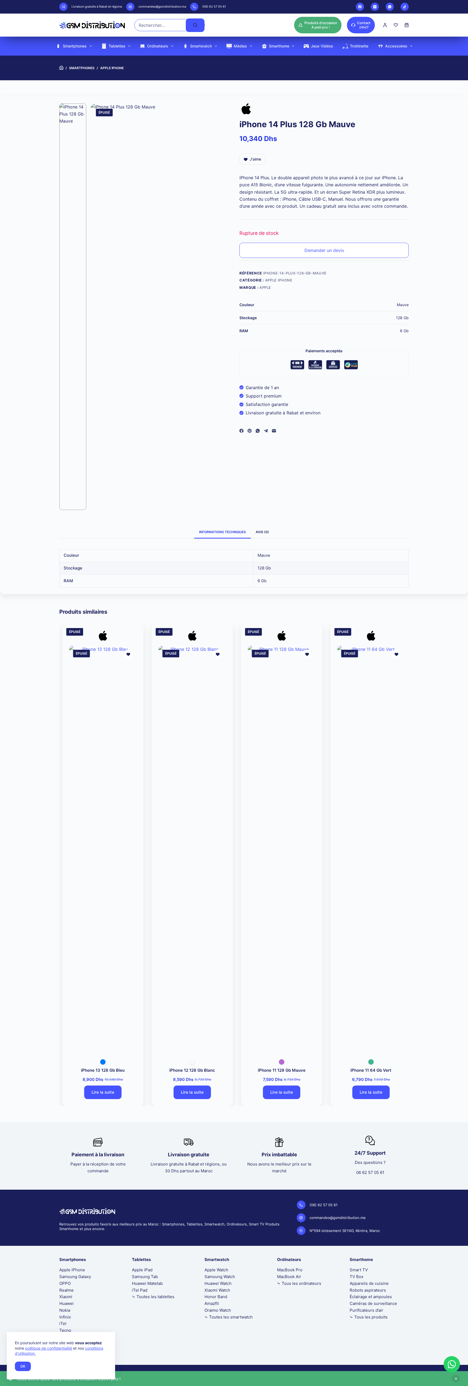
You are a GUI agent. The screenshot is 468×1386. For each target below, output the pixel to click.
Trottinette (359, 46)
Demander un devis (324, 250)
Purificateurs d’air (366, 1310)
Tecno (65, 1330)
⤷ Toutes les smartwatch (228, 1317)
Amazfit (211, 1303)
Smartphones (75, 46)
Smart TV (359, 1269)
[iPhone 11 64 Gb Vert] (368, 849)
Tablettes (117, 46)
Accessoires (396, 46)
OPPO (65, 1283)
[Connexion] (385, 25)
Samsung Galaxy (75, 1276)
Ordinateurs (157, 46)
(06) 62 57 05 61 (214, 6)
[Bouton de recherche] (195, 25)
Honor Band (215, 1296)
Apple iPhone (278, 280)
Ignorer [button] (456, 1379)
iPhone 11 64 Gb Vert (368, 1070)
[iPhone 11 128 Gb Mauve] (279, 849)
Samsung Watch (219, 1276)
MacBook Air (289, 1276)
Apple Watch (216, 1269)
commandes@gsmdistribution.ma (162, 6)
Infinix (65, 1317)
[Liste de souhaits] (396, 25)
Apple (265, 287)
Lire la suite (100, 1092)
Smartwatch (201, 46)
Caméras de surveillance (373, 1303)
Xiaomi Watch (217, 1290)
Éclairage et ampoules (371, 1296)
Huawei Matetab (147, 1283)
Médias (240, 46)
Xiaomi (65, 1296)
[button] (452, 1364)
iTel (62, 1323)
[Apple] (246, 110)
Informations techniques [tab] (222, 532)
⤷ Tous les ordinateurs (299, 1283)
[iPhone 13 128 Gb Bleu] (100, 849)
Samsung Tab (145, 1276)
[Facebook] (360, 7)
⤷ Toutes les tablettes (153, 1296)
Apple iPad (142, 1269)
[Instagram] (375, 7)
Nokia (64, 1310)
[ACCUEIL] (61, 68)
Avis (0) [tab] (262, 532)
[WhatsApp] (390, 7)
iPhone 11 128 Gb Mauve (279, 1070)
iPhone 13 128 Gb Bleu (100, 1070)
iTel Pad (139, 1290)
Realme (66, 1290)
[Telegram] (266, 431)
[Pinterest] (250, 431)
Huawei (66, 1303)
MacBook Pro (290, 1269)
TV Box (356, 1276)
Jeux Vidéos (322, 46)
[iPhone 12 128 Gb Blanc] (189, 849)
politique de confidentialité (48, 1348)
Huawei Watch (218, 1283)
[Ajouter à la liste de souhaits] (125, 654)
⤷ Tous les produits (369, 1317)
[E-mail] (274, 431)
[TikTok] (405, 7)
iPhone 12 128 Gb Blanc (190, 1070)
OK (22, 1366)
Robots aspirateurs (368, 1290)
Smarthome (279, 46)
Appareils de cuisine (369, 1283)
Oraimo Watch (217, 1310)
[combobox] (160, 25)
